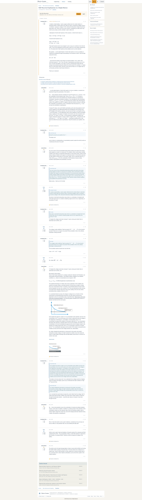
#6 (85, 187)
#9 (85, 238)
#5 (85, 165)
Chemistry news (42, 79)
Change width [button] (48, 496)
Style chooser (41, 496)
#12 (85, 360)
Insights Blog (56, 1)
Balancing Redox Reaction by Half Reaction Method (50, 466)
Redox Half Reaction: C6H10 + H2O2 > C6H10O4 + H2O (51, 479)
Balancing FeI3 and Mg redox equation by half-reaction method (52, 483)
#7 (85, 209)
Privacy (98, 496)
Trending (69, 1)
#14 (85, 419)
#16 (85, 445)
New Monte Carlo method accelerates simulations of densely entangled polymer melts (58, 84)
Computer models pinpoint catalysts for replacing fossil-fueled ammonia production (57, 81)
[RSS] (103, 496)
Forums (63, 1)
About (92, 496)
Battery (54, 9)
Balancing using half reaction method (47, 470)
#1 (85, 21)
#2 (85, 87)
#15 (85, 429)
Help (101, 496)
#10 (85, 257)
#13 (85, 404)
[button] (60, 1)
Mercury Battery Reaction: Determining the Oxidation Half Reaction (53, 475)
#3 (85, 130)
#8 (85, 226)
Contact (88, 496)
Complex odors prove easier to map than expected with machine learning (55, 82)
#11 (85, 266)
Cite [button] (84, 123)
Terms (95, 496)
